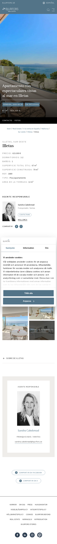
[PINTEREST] (39, 534)
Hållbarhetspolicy (14, 514)
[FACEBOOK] (17, 534)
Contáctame (24, 215)
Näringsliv (27, 519)
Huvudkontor (41, 504)
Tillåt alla (28, 293)
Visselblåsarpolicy (19, 509)
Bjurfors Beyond (43, 514)
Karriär (13, 504)
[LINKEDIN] (24, 534)
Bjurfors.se (8, 3)
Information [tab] (28, 248)
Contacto (7, 120)
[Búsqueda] (48, 10)
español (50, 3)
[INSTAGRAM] (32, 534)
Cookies (29, 514)
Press (29, 504)
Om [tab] (46, 248)
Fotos (17, 120)
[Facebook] (16, 226)
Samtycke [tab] (10, 248)
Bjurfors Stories (28, 524)
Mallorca (22, 220)
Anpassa (27, 301)
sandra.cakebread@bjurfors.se (28, 441)
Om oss (22, 504)
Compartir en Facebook (30, 472)
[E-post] (21, 226)
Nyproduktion (40, 519)
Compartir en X (30, 480)
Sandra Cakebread (28, 430)
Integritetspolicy (38, 509)
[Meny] (53, 9)
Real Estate (15, 519)
